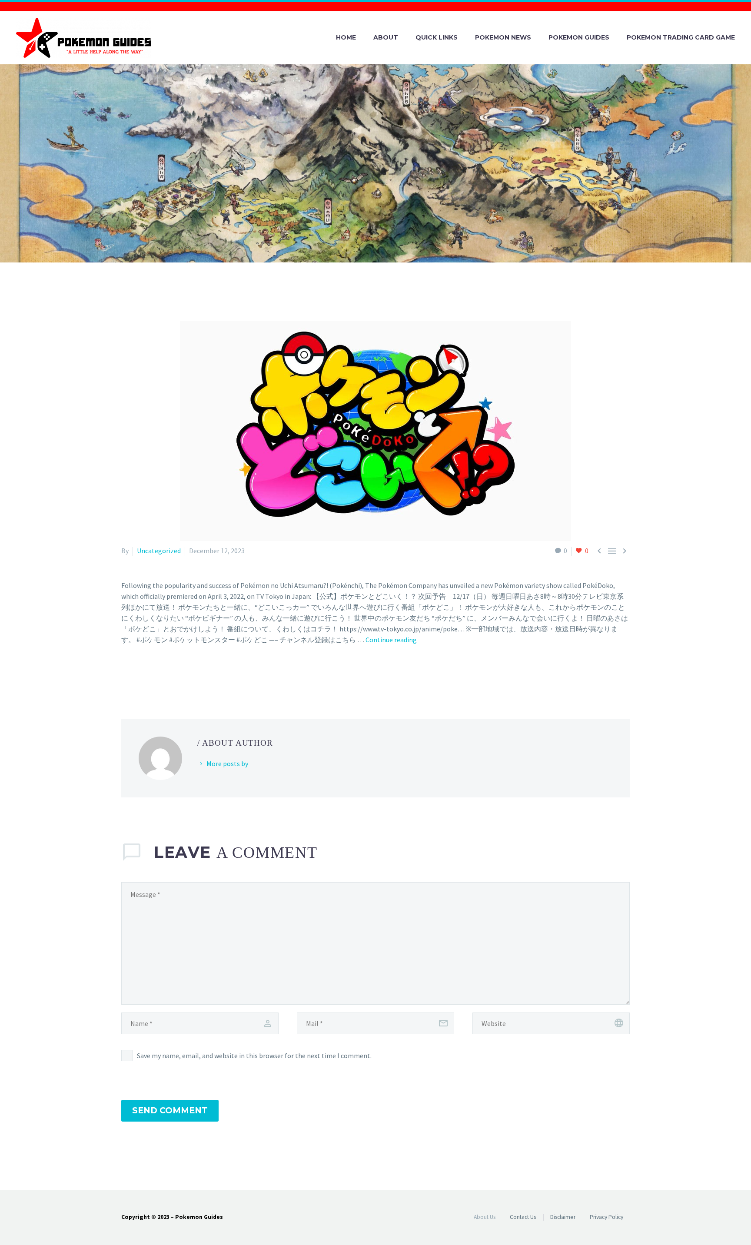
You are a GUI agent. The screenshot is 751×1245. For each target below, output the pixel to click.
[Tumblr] (164, 674)
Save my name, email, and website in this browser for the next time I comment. (254, 1055)
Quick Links (436, 37)
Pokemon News (503, 37)
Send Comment (170, 1111)
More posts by (227, 763)
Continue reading (391, 639)
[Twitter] (139, 674)
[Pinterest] (152, 674)
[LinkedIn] (177, 674)
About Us (484, 1217)
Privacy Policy (606, 1217)
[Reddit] (189, 674)
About (385, 37)
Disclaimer (562, 1217)
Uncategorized (159, 550)
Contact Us (523, 1217)
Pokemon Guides (578, 37)
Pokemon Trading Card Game (681, 37)
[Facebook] (126, 674)
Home (346, 37)
